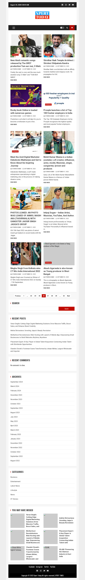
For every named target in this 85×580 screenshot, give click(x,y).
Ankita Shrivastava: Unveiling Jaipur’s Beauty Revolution (30, 331)
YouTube (52, 567)
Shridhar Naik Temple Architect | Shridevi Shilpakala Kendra (59, 45)
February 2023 (15, 434)
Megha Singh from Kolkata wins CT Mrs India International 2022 (25, 253)
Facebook (32, 567)
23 (31, 296)
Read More (13, 80)
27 (48, 296)
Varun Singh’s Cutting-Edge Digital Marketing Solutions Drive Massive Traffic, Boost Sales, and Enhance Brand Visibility (17, 521)
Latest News (15, 486)
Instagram (39, 567)
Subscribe (72, 27)
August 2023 (15, 413)
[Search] (67, 28)
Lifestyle (13, 490)
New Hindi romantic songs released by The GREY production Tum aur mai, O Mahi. (25, 45)
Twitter (46, 567)
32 (64, 296)
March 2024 (14, 386)
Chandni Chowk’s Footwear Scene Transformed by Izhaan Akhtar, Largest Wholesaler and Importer (17, 553)
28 (52, 296)
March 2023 (14, 430)
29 (56, 296)
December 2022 (16, 443)
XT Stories (15, 55)
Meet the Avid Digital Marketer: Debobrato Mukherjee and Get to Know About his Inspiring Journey (25, 142)
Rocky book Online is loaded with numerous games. (25, 95)
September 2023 (16, 408)
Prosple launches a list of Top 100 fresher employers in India (59, 95)
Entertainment (15, 481)
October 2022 (15, 452)
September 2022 (16, 456)
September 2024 (16, 382)
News (12, 495)
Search (15, 303)
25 (39, 296)
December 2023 (16, 395)
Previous (18, 296)
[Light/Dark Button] (62, 28)
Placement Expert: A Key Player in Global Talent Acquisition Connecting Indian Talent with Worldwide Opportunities (51, 537)
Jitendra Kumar (16, 69)
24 (35, 296)
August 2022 (15, 461)
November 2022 (16, 448)
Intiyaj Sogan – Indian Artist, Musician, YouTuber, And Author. (59, 198)
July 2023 (14, 417)
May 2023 (14, 421)
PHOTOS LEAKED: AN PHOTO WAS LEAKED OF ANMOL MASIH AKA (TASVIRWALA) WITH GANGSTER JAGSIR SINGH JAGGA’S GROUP (25, 198)
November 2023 (16, 399)
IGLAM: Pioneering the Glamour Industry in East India (51, 553)
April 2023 (14, 426)
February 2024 (15, 391)
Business (13, 477)
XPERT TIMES (59, 575)
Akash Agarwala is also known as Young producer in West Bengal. (59, 253)
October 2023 (15, 404)
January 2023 (15, 439)
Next (68, 296)
